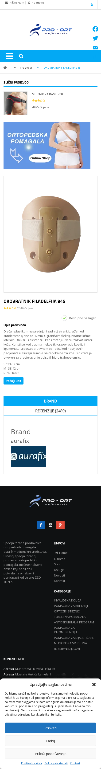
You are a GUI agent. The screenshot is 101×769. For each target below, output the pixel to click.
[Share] (95, 57)
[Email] (95, 47)
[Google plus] (60, 525)
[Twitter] (51, 525)
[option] (50, 234)
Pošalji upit (13, 381)
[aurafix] (50, 456)
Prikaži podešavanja (50, 753)
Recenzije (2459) (50, 410)
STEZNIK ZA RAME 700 (47, 94)
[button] (94, 684)
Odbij (50, 740)
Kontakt (75, 763)
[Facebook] (41, 525)
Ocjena (25, 308)
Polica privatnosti (56, 763)
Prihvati (50, 728)
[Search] (21, 56)
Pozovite (37, 2)
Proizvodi (26, 67)
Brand (50, 401)
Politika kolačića (31, 763)
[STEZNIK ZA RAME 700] (15, 103)
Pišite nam (17, 2)
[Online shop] (50, 145)
